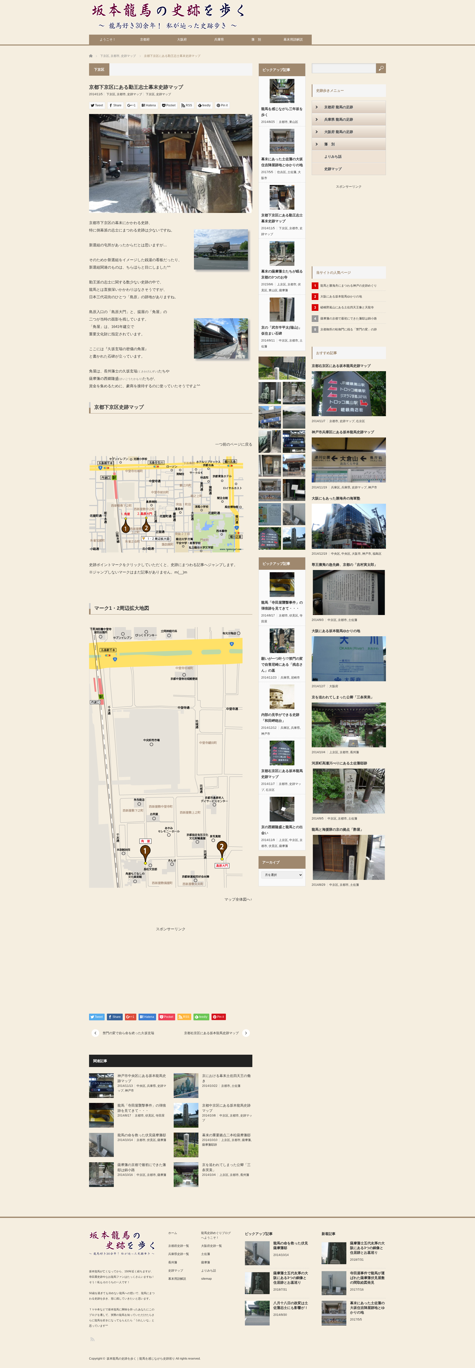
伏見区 (149, 1115)
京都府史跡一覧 (178, 1246)
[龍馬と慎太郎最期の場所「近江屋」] (270, 466)
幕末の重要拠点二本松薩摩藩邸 (226, 1135)
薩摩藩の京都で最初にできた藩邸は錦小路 (348, 318)
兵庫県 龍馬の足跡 (338, 119)
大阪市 (356, 553)
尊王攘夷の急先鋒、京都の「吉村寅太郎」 (345, 565)
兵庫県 (219, 39)
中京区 (223, 1115)
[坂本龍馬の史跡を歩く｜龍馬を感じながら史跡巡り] (168, 16)
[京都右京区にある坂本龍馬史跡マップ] (270, 538)
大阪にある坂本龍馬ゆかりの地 (341, 296)
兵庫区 (285, 728)
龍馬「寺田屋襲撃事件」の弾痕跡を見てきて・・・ (282, 605)
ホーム (172, 1233)
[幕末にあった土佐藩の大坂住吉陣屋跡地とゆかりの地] (270, 490)
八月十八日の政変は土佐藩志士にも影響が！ (290, 1305)
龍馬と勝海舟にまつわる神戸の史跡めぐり (348, 285)
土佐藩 (236, 1086)
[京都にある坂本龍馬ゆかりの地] (294, 466)
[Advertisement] (129, 967)
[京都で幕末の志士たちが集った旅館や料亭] (294, 417)
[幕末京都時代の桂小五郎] (270, 393)
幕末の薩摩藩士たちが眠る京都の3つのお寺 (282, 274)
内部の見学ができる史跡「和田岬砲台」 (280, 718)
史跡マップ (134, 94)
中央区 (141, 1086)
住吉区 (281, 172)
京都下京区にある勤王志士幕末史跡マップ (282, 218)
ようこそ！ (108, 39)
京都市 (121, 94)
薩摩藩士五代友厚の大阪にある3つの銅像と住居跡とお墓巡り (290, 1277)
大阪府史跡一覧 (211, 1246)
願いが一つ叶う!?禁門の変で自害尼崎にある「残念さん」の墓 (282, 664)
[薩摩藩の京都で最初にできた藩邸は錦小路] (294, 393)
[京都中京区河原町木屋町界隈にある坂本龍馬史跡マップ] (270, 417)
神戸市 (129, 1090)
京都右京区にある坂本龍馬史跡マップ (211, 1033)
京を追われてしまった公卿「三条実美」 (343, 697)
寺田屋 (160, 1115)
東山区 (293, 122)
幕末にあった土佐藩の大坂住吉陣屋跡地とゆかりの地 (282, 162)
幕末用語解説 (293, 39)
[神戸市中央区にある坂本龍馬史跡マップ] (294, 441)
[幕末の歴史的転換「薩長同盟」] (282, 368)
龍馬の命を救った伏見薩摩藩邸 (142, 1135)
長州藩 (244, 1175)
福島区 (377, 553)
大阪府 (182, 39)
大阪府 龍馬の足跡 (338, 132)
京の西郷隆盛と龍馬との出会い (282, 830)
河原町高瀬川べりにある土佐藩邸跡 (339, 763)
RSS (92, 1339)
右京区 (270, 790)
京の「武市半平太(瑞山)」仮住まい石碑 (281, 330)
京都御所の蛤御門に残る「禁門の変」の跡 (348, 329)
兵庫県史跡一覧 (178, 1254)
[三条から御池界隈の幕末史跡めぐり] (294, 490)
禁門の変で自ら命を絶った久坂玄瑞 (128, 1033)
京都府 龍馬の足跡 (338, 107)
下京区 (110, 94)
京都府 (145, 39)
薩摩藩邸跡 (209, 1144)
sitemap (206, 1278)
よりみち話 (333, 157)
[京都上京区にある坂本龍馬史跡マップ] (270, 514)
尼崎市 (295, 677)
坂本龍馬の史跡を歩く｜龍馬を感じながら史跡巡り (141, 1358)
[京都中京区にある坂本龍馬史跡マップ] (294, 538)
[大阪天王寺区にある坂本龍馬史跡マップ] (270, 441)
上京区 (225, 1140)
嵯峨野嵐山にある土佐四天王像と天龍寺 (347, 307)
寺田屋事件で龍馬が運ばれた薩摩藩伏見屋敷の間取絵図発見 (367, 1277)
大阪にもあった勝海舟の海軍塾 (336, 498)
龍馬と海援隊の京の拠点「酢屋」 (338, 829)
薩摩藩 (161, 1140)
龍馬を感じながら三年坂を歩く (282, 112)
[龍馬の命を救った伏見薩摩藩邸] (294, 514)
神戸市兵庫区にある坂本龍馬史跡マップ (343, 432)
